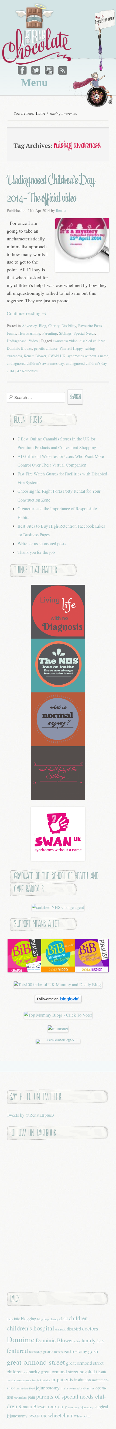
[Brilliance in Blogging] (24, 971)
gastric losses (53, 1351)
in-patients (62, 1379)
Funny (11, 333)
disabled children (92, 340)
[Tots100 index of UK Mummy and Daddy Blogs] (58, 984)
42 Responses (27, 370)
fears (100, 1340)
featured (17, 1350)
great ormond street (36, 1362)
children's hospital (30, 1328)
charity (54, 1319)
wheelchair (60, 1415)
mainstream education (75, 1388)
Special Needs (84, 333)
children (78, 1318)
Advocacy (29, 325)
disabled (74, 1329)
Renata (61, 210)
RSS (62, 69)
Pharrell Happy (71, 348)
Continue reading (27, 313)
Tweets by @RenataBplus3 (30, 1115)
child (63, 1318)
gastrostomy (75, 1351)
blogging (28, 1318)
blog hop (43, 1319)
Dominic (21, 1339)
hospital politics (41, 1380)
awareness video (65, 340)
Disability (69, 325)
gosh (93, 1351)
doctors (90, 1328)
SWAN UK (56, 355)
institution (82, 1379)
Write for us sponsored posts (42, 544)
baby (10, 1319)
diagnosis (60, 1329)
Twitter (36, 69)
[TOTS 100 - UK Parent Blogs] (58, 1039)
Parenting (49, 333)
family (88, 1340)
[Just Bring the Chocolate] (38, 34)
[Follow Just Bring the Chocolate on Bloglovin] (58, 1001)
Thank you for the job (36, 552)
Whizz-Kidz (82, 1416)
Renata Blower (35, 355)
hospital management (19, 1380)
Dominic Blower (19, 348)
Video (33, 340)
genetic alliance (45, 348)
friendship (35, 1352)
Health (101, 1371)
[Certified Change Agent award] (58, 907)
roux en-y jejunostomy (81, 1407)
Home (40, 113)
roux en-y (57, 1406)
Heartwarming (29, 333)
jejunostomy (48, 1387)
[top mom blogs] (58, 1015)
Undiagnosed (16, 340)
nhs (92, 1388)
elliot (77, 1341)
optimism (20, 1397)
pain (31, 1397)
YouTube (49, 69)
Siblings (65, 333)
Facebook (23, 69)
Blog (42, 325)
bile (17, 1318)
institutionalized (25, 1388)
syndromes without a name (87, 355)
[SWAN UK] (58, 859)
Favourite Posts (90, 325)
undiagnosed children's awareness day (35, 363)
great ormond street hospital (68, 1371)
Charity (53, 325)
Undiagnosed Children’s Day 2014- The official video (50, 188)
